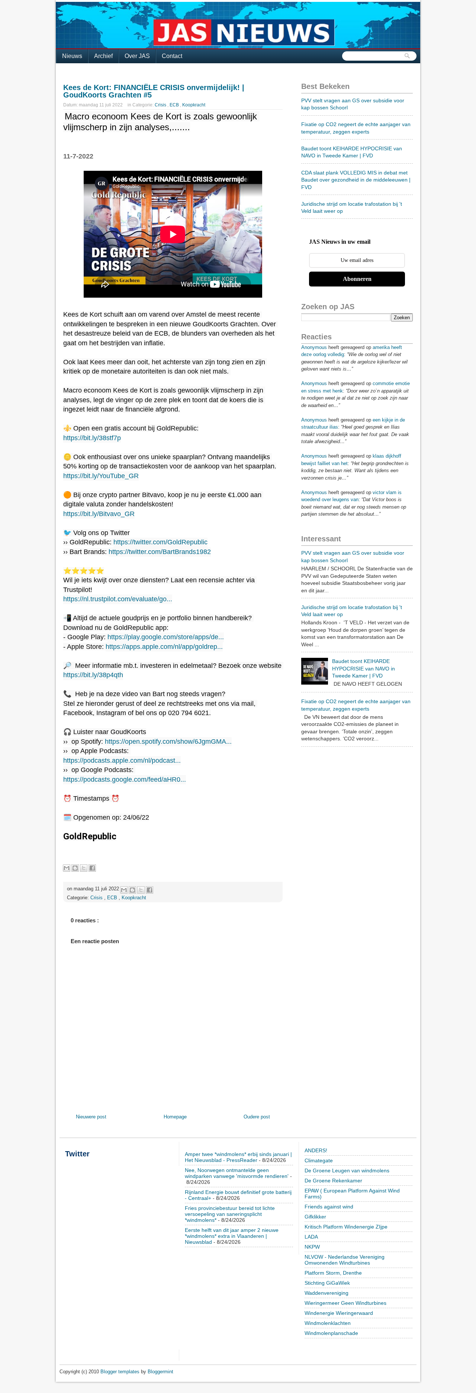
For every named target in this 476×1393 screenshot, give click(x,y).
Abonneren (357, 279)
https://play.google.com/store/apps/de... (165, 637)
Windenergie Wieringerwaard (339, 1313)
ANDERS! (316, 1150)
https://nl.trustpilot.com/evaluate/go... (117, 599)
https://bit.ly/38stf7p (92, 438)
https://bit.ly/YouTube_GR (101, 476)
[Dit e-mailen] (66, 868)
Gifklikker (315, 1217)
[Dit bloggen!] (75, 868)
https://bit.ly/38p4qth (93, 675)
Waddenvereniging (326, 1293)
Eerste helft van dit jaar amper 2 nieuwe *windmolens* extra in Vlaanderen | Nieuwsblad (232, 1236)
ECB (175, 105)
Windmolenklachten (328, 1323)
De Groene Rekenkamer (333, 1181)
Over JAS (137, 56)
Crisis (161, 105)
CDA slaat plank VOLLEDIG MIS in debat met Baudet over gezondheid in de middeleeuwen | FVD (356, 180)
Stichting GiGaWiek (327, 1283)
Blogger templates (120, 1371)
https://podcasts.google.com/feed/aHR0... (124, 779)
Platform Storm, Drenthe (333, 1273)
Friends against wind (329, 1207)
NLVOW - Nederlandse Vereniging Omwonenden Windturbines (345, 1260)
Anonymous (314, 347)
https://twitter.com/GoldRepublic (160, 542)
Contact (172, 56)
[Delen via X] (83, 868)
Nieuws (72, 56)
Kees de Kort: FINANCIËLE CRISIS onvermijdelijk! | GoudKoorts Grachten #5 (153, 91)
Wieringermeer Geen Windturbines (345, 1303)
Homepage (175, 1117)
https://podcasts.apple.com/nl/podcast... (122, 760)
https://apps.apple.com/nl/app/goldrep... (164, 646)
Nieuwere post (91, 1117)
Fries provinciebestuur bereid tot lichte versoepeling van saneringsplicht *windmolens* (230, 1214)
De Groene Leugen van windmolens (347, 1170)
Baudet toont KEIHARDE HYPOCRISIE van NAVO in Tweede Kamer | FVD (363, 668)
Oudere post (257, 1117)
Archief (103, 56)
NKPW (312, 1247)
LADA (311, 1237)
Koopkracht (193, 105)
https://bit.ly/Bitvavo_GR (99, 514)
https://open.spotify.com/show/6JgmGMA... (168, 741)
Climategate (319, 1160)
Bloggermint (160, 1371)
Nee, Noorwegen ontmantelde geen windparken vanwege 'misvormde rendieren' (237, 1173)
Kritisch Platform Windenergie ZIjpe (346, 1227)
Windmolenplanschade (331, 1333)
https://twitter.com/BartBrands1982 (160, 551)
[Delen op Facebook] (92, 868)
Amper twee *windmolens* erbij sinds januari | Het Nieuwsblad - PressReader (238, 1157)
